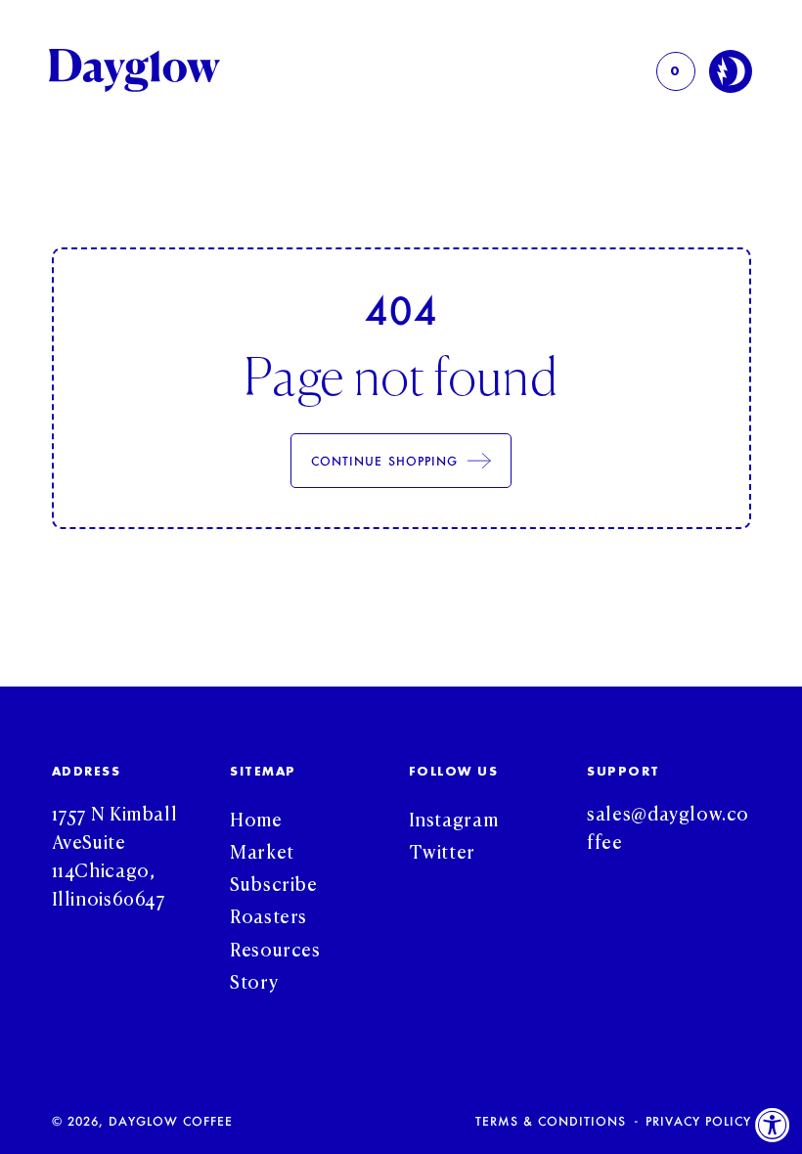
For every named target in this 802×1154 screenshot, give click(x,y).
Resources (275, 948)
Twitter (442, 850)
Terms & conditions (550, 1121)
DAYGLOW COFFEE (171, 1121)
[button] (675, 71)
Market (262, 850)
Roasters (268, 915)
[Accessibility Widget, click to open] (772, 1124)
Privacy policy (698, 1121)
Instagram (454, 818)
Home (256, 818)
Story (254, 980)
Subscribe (274, 882)
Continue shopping (384, 460)
